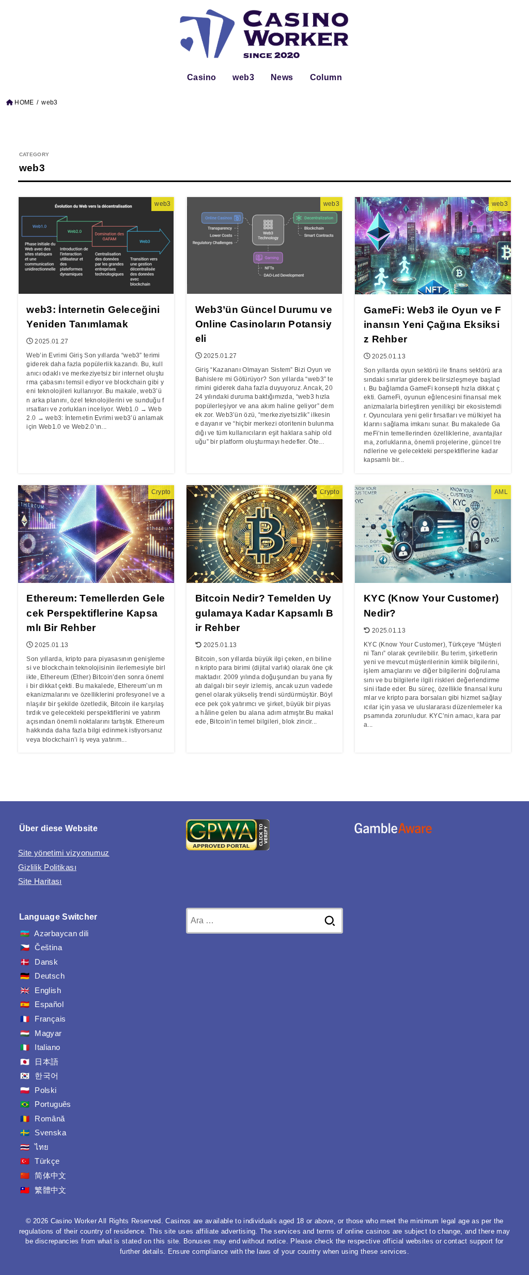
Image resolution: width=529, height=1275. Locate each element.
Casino (201, 77)
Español (49, 1004)
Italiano (47, 1047)
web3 (243, 77)
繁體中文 (50, 1190)
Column (326, 77)
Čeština (48, 947)
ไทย (42, 1147)
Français (50, 1019)
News (282, 77)
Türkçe (47, 1161)
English (48, 990)
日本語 (46, 1062)
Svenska (50, 1133)
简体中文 (50, 1176)
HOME (24, 102)
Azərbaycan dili (61, 933)
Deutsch (50, 976)
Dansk (46, 962)
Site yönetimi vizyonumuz (64, 853)
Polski (45, 1090)
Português (53, 1104)
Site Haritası (40, 881)
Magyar (48, 1033)
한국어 (46, 1076)
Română (50, 1119)
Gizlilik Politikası (47, 867)
